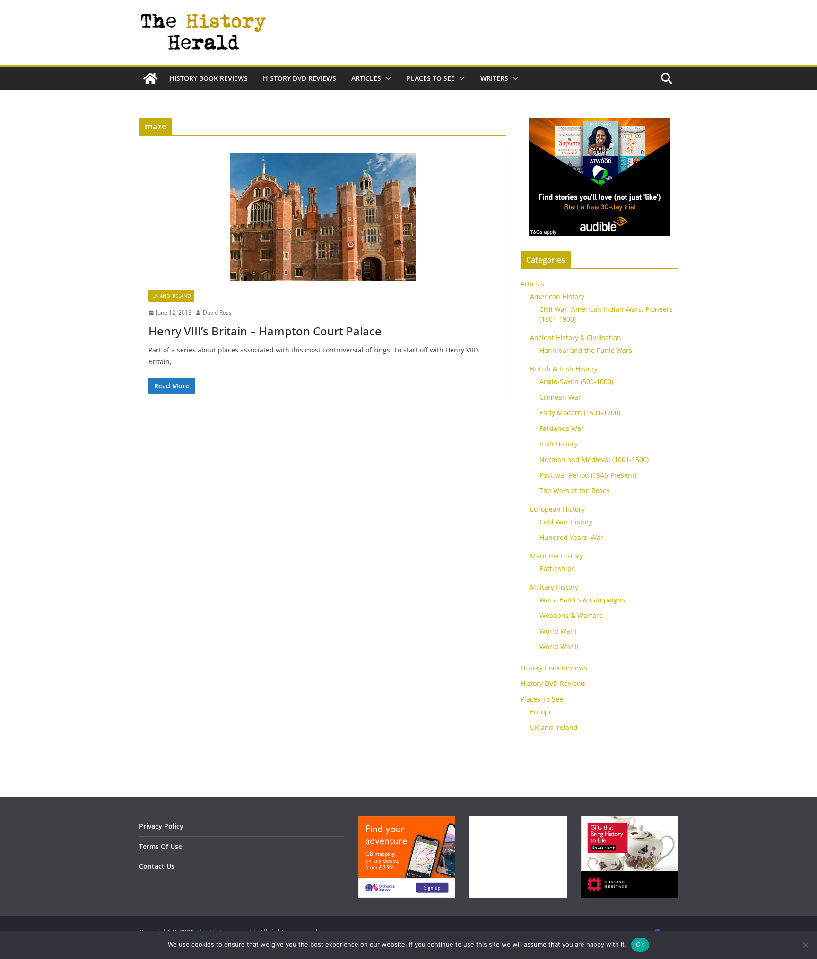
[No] (805, 945)
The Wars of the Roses (574, 490)
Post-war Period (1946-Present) (587, 475)
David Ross (217, 312)
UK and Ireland (171, 295)
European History (557, 509)
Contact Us (156, 866)
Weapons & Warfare (571, 615)
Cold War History (565, 521)
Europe (541, 711)
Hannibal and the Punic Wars (585, 350)
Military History (554, 586)
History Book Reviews (208, 78)
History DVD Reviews (299, 78)
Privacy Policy (161, 826)
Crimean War (560, 397)
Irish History (558, 443)
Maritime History (556, 555)
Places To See (431, 78)
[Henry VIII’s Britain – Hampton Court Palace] (322, 221)
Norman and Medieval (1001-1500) (594, 459)
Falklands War (561, 428)
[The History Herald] (150, 78)
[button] (386, 78)
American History (557, 296)
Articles (366, 78)
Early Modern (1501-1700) (579, 412)
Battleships (557, 568)
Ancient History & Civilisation (575, 337)
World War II (559, 646)
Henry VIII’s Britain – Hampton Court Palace (265, 331)
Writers (494, 78)
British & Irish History (564, 368)
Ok (640, 944)
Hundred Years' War (571, 537)
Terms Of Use (160, 846)
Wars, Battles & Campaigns (582, 599)
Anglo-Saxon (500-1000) (576, 381)
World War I (558, 630)
